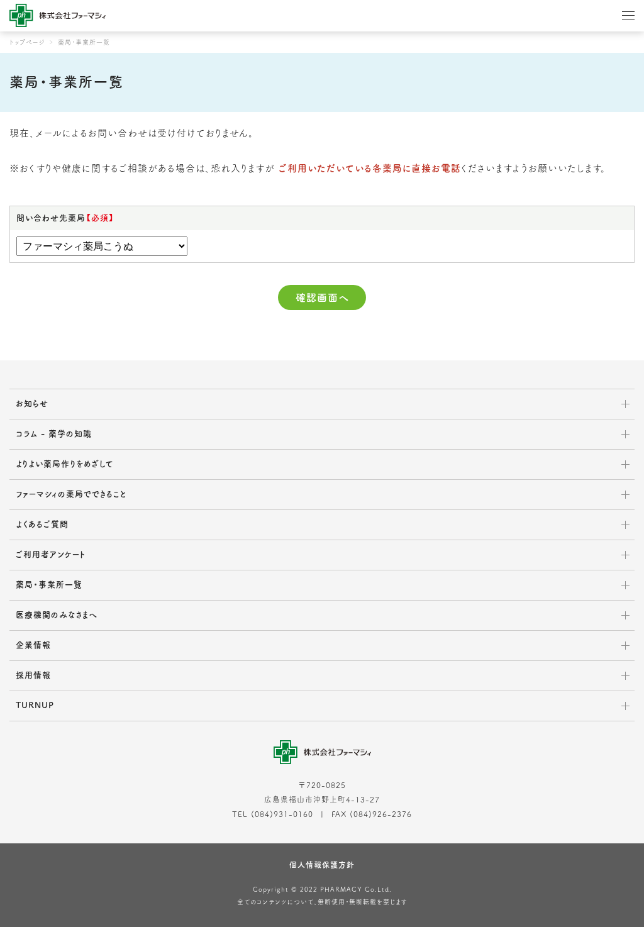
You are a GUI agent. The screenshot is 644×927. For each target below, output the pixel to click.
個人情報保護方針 (322, 865)
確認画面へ (322, 297)
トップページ (27, 42)
